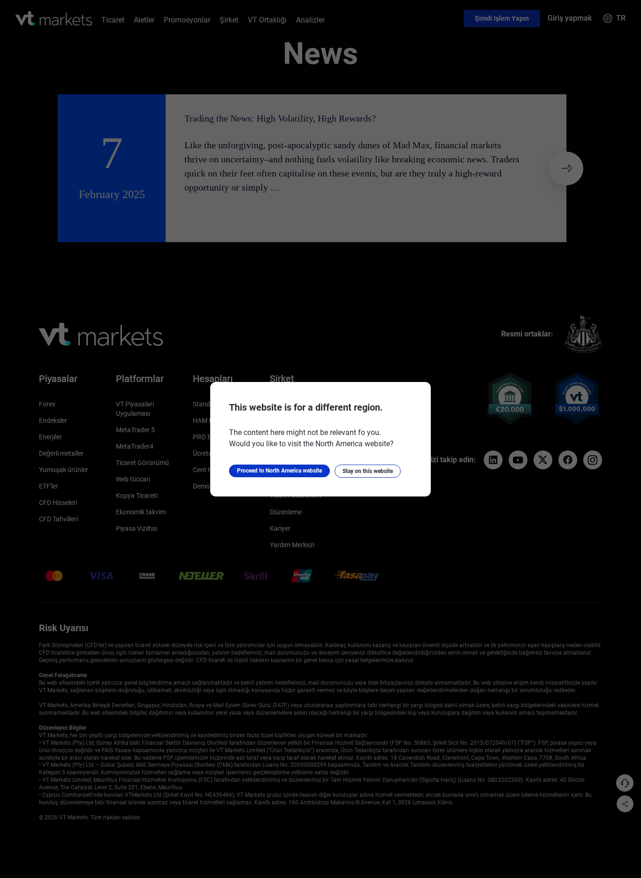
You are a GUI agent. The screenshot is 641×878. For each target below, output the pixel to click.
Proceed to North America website (279, 470)
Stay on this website (368, 471)
